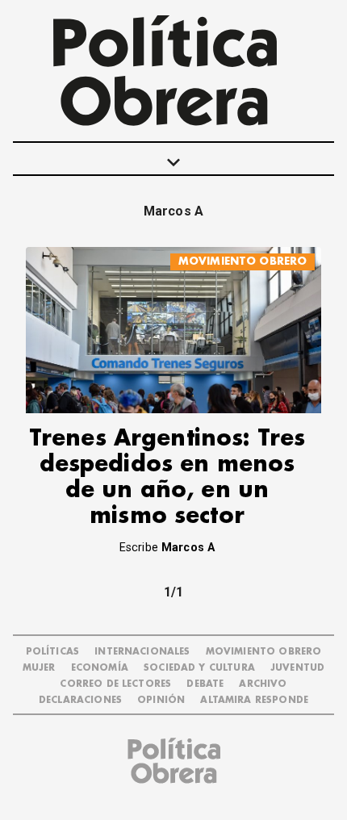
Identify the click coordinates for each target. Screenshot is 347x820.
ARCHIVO (262, 684)
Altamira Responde (254, 700)
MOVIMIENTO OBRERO (242, 261)
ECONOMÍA (99, 667)
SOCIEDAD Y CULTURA (199, 667)
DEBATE (205, 684)
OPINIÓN (161, 700)
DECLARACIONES (80, 700)
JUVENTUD (297, 667)
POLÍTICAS (52, 651)
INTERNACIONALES (142, 651)
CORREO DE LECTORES (115, 684)
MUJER (39, 667)
